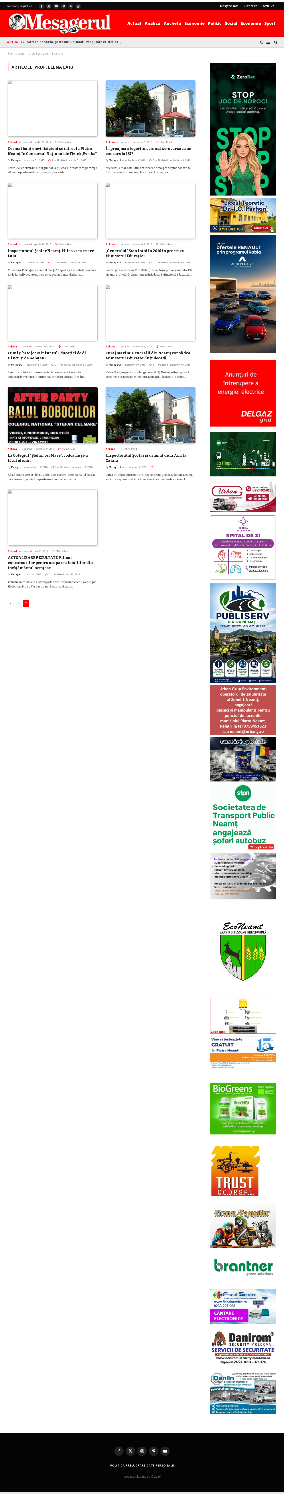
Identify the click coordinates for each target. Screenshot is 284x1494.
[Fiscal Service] (243, 1306)
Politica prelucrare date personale (142, 1465)
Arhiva (110, 142)
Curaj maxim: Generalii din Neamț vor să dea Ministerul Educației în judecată (148, 355)
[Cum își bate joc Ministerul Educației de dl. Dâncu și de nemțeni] (53, 313)
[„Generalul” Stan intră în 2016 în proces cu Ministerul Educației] (150, 211)
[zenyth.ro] (243, 1108)
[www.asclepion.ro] (243, 580)
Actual (134, 23)
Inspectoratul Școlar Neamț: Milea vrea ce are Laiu (51, 253)
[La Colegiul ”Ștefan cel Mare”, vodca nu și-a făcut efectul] (53, 415)
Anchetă (172, 23)
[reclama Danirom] (243, 1364)
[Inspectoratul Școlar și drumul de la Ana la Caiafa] (150, 415)
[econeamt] (243, 994)
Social (231, 23)
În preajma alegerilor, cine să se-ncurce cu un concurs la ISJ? (148, 151)
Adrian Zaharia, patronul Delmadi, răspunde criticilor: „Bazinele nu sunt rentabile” (76, 42)
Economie (195, 23)
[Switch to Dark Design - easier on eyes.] (261, 42)
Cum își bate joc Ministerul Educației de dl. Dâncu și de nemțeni (47, 355)
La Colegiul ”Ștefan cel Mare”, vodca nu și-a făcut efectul (48, 458)
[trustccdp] (235, 1195)
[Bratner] (243, 1281)
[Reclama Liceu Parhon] (243, 232)
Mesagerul (17, 160)
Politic (214, 23)
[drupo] (243, 1033)
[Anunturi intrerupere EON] (243, 393)
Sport (270, 23)
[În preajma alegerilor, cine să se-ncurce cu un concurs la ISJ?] (150, 108)
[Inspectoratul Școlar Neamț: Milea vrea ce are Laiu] (53, 211)
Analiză (152, 23)
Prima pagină (16, 53)
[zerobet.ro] (243, 194)
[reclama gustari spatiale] (243, 780)
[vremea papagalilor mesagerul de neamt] (243, 1225)
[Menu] (268, 42)
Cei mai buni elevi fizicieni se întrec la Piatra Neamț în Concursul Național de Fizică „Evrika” (52, 151)
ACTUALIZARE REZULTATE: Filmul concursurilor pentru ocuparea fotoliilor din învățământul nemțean (50, 562)
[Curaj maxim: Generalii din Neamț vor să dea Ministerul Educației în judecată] (150, 313)
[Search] (275, 42)
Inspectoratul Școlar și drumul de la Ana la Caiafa (146, 458)
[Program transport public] (243, 475)
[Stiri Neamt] (59, 23)
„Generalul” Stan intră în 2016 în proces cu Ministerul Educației (145, 253)
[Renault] (243, 352)
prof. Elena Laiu (38, 53)
